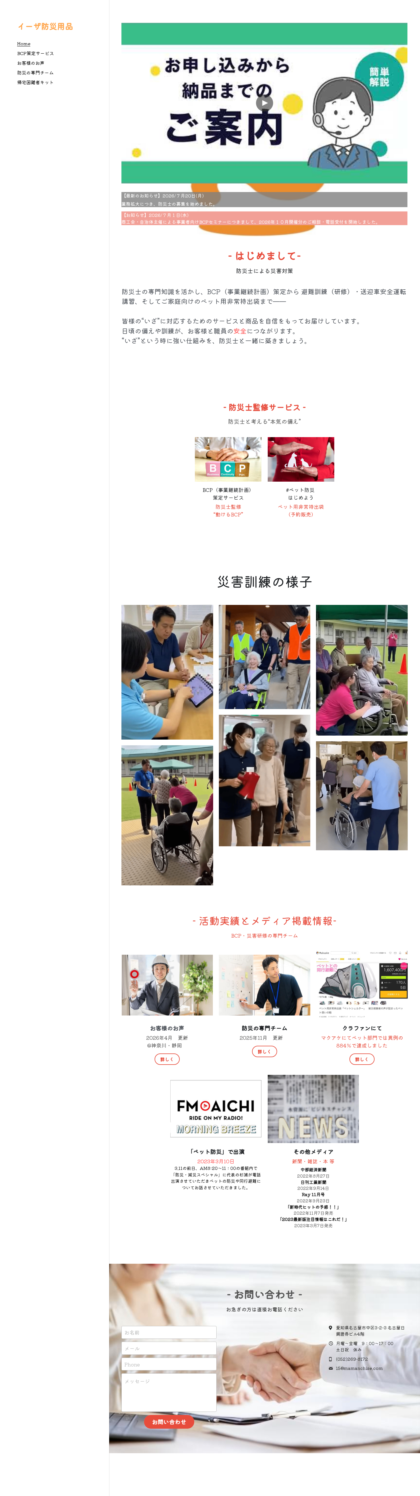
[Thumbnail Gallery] (167, 672)
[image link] (228, 459)
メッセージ (137, 1381)
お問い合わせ (169, 1422)
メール (132, 1348)
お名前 (132, 1332)
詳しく (167, 1059)
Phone (132, 1364)
